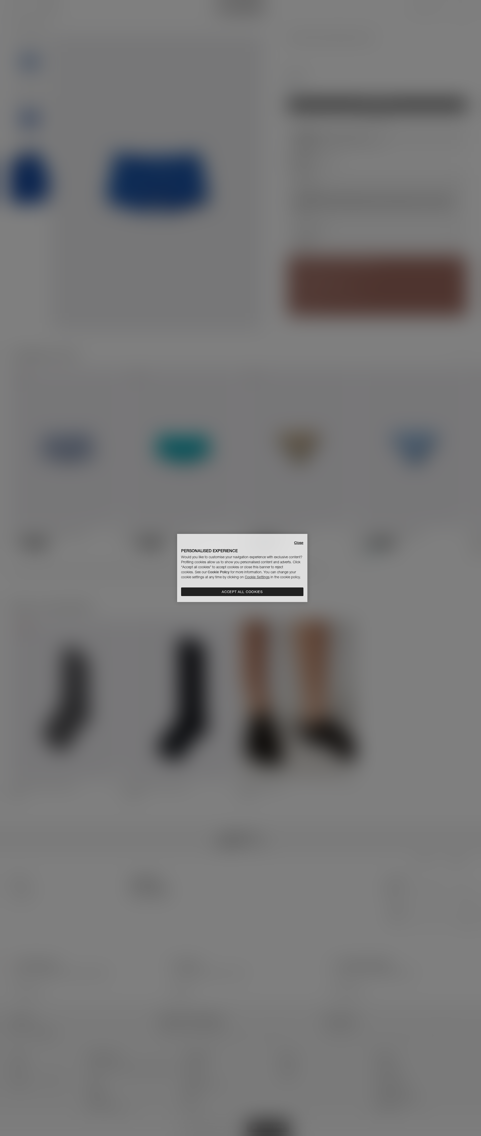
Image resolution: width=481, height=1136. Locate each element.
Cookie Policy (218, 572)
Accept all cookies (242, 592)
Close (298, 543)
